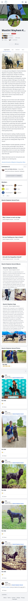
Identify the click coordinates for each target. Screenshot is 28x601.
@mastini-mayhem (6, 587)
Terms (9, 597)
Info (12, 49)
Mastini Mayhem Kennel (8, 219)
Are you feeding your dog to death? (13, 237)
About (5, 597)
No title (5, 364)
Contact (13, 597)
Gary (18, 189)
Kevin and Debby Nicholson (11, 169)
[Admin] (3, 583)
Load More (4, 594)
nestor (7, 189)
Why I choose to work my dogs (11, 217)
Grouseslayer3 (9, 192)
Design (18, 597)
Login (8, 175)
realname (19, 185)
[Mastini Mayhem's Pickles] (8, 294)
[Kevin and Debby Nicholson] (3, 170)
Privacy (23, 597)
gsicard (19, 192)
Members (18, 49)
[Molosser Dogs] (6, 2)
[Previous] (4, 294)
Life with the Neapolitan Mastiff (12, 257)
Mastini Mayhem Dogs (9, 304)
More (23, 49)
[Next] (23, 294)
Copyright (14, 599)
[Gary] (3, 376)
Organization (7, 49)
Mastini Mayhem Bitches (10, 268)
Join (13, 175)
